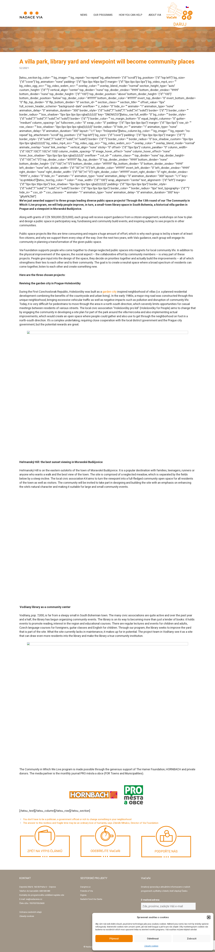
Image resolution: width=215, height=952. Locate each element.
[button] (208, 917)
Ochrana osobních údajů (30, 912)
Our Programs (103, 14)
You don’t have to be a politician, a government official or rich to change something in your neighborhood (77, 819)
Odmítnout (153, 938)
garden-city (109, 291)
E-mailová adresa (150, 900)
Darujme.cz (85, 887)
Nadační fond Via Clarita (91, 899)
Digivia (83, 895)
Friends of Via (86, 891)
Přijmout (114, 938)
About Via (155, 14)
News (83, 14)
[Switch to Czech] (187, 6)
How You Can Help (130, 14)
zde (62, 895)
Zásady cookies (151, 946)
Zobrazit (191, 938)
